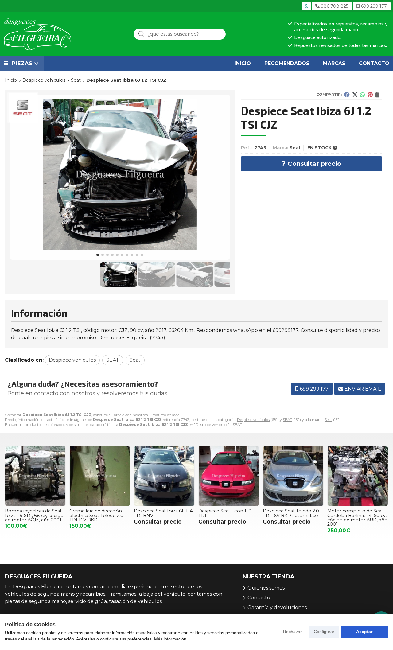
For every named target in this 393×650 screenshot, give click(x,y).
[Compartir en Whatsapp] (362, 94)
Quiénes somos (266, 588)
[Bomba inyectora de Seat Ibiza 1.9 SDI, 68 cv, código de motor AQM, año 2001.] (35, 476)
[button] (97, 255)
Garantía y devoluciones (277, 607)
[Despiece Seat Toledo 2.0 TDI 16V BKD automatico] (293, 476)
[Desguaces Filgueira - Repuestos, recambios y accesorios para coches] (37, 34)
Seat (328, 419)
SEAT (287, 419)
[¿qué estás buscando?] (180, 34)
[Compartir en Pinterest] (370, 94)
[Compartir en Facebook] (347, 94)
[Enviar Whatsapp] (306, 6)
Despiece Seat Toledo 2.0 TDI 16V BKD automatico (291, 513)
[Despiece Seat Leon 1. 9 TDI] (229, 476)
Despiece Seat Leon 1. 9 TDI (224, 513)
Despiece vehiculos (253, 419)
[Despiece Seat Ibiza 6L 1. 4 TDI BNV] (164, 476)
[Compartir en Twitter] (355, 94)
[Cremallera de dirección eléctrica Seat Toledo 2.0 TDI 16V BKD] (100, 476)
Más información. (171, 638)
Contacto (258, 598)
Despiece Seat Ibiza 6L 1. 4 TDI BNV (163, 513)
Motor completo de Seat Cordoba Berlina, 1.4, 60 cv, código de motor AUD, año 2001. (357, 517)
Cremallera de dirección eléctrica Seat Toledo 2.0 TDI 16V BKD (96, 515)
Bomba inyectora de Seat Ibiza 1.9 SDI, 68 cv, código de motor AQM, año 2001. (34, 515)
